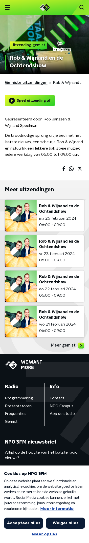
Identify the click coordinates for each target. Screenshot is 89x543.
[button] (7, 7)
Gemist (11, 422)
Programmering (19, 398)
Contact (57, 398)
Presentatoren (18, 406)
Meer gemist (63, 345)
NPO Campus (61, 406)
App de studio (62, 414)
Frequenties (15, 414)
